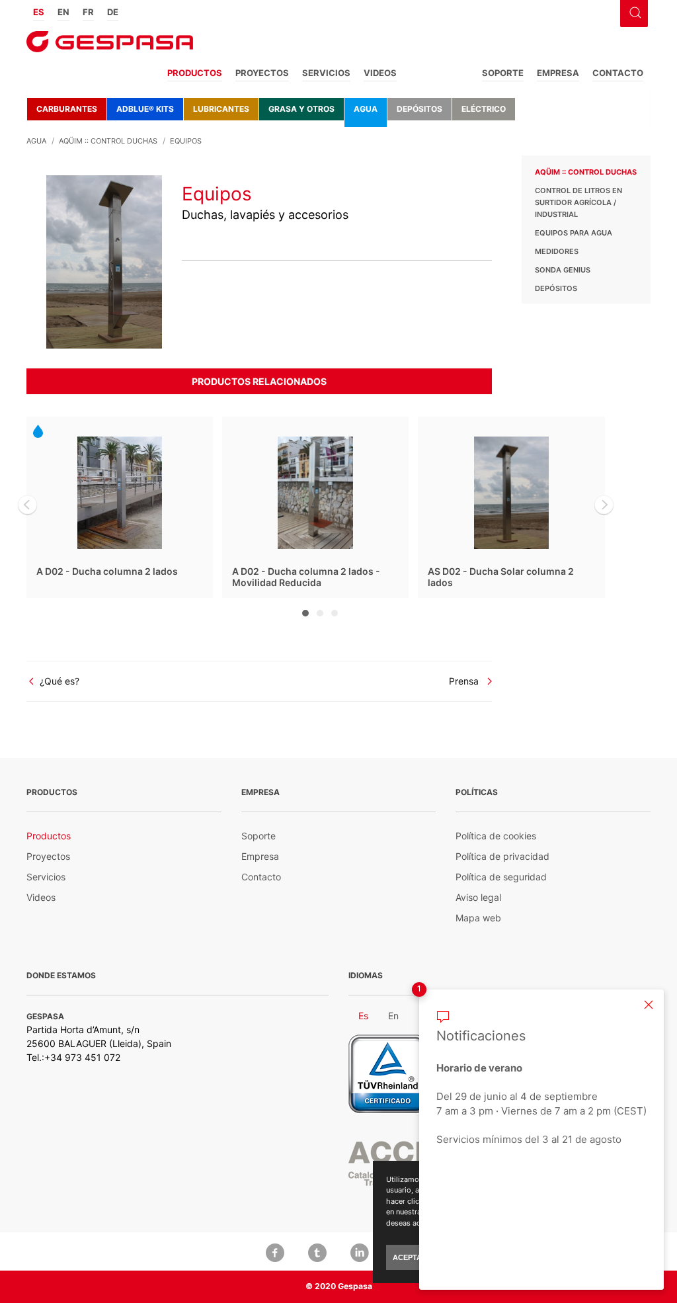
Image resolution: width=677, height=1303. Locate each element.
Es (38, 12)
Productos (194, 72)
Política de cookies (496, 835)
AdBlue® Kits (145, 109)
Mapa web (478, 917)
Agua (366, 109)
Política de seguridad (501, 876)
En (63, 12)
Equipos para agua (573, 232)
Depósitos (419, 109)
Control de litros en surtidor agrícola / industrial (578, 202)
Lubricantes (221, 109)
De (112, 12)
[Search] (633, 11)
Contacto (617, 72)
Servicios (326, 72)
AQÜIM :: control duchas (586, 172)
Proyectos (262, 72)
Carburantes (66, 109)
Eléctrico (483, 109)
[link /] (109, 46)
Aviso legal (478, 897)
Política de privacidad (502, 856)
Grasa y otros (301, 109)
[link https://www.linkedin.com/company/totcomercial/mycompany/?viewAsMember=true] (359, 1251)
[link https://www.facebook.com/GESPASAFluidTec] (275, 1251)
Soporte (503, 72)
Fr (88, 12)
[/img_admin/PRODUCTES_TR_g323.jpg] (104, 261)
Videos (380, 72)
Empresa (558, 72)
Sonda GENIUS (562, 269)
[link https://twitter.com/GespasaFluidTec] (317, 1251)
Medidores (556, 251)
